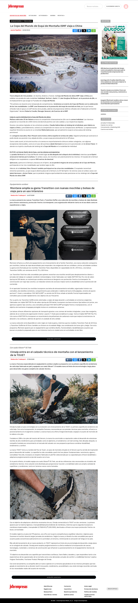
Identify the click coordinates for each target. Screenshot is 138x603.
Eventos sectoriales (107, 129)
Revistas (61, 15)
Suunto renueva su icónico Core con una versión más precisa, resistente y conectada (114, 92)
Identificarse (48, 586)
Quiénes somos (69, 595)
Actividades (43, 15)
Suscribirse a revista (50, 595)
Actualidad (33, 15)
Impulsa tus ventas (106, 125)
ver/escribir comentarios (54, 339)
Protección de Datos (91, 589)
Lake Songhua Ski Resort (69, 98)
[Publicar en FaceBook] (79, 30)
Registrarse (47, 589)
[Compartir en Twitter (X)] (84, 30)
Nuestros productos (70, 592)
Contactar (67, 586)
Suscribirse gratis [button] (113, 6)
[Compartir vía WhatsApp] (93, 30)
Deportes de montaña (18, 15)
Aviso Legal (88, 586)
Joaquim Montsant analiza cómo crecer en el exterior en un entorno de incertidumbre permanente (114, 102)
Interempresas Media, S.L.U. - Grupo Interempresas (71, 600)
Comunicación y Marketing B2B (110, 127)
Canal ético (68, 589)
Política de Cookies (90, 592)
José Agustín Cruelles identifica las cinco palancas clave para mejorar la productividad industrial (113, 82)
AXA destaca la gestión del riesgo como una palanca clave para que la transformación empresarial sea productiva (113, 71)
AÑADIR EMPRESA (112, 589)
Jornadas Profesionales (108, 123)
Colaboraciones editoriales (89, 595)
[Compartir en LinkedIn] (89, 30)
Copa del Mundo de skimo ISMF (68, 96)
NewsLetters (48, 592)
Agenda (52, 15)
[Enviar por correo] (75, 30)
